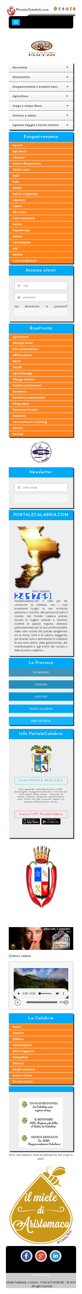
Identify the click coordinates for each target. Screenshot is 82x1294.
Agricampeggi (22, 373)
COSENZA (41, 684)
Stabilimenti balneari (27, 385)
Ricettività (20, 67)
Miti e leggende (23, 1051)
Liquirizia (19, 200)
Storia (17, 1027)
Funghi (17, 188)
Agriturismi (20, 337)
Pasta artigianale (25, 260)
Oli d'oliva (19, 212)
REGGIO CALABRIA (41, 708)
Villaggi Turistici (24, 379)
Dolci (16, 175)
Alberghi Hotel (22, 343)
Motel (17, 361)
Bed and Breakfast (25, 349)
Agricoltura (20, 96)
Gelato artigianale (25, 194)
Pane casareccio (24, 218)
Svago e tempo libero (27, 106)
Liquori (17, 206)
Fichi (16, 181)
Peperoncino (21, 230)
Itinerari (18, 1063)
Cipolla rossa (21, 169)
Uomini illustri (22, 1045)
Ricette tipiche (23, 1081)
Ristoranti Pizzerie (25, 409)
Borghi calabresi (24, 1069)
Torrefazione (22, 242)
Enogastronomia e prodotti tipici (35, 86)
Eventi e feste (22, 1075)
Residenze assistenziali (29, 397)
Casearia (19, 157)
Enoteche (19, 416)
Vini (15, 248)
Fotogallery (20, 1057)
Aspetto (18, 1033)
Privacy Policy (41, 1275)
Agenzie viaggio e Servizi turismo (36, 125)
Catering (30, 422)
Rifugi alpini (21, 403)
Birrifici (17, 254)
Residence (20, 391)
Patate (17, 224)
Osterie (18, 428)
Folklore (18, 1039)
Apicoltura (20, 151)
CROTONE (41, 696)
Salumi (17, 236)
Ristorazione (21, 77)
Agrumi (18, 145)
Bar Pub (18, 434)
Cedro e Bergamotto (27, 163)
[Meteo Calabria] (20, 955)
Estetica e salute (24, 115)
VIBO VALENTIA (41, 721)
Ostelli (17, 367)
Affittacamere (22, 355)
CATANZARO (41, 672)
